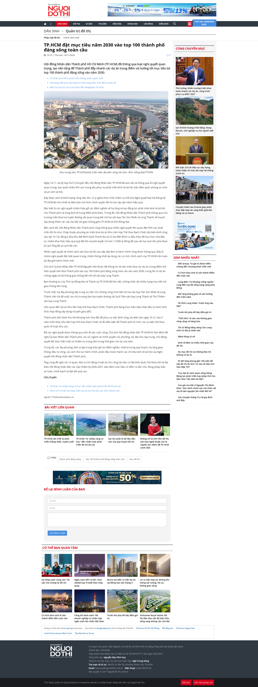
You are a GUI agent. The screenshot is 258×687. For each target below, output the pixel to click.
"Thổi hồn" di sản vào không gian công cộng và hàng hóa (194, 320)
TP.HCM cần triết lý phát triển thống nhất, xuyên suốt (76, 78)
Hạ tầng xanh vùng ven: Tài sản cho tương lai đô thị (56, 581)
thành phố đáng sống (70, 459)
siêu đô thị (134, 459)
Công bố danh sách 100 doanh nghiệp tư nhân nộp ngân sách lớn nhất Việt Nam (89, 618)
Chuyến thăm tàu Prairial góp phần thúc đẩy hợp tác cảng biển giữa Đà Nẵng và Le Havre (194, 210)
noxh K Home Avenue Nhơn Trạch (58, 633)
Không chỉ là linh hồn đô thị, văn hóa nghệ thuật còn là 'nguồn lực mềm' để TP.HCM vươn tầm (154, 443)
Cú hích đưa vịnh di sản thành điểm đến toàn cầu (54, 617)
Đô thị (76, 23)
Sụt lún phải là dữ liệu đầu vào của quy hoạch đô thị (121, 440)
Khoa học (133, 23)
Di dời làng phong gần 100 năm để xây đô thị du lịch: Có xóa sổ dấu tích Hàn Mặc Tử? (195, 364)
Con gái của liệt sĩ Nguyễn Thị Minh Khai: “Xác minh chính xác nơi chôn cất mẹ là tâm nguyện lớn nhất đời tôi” (196, 388)
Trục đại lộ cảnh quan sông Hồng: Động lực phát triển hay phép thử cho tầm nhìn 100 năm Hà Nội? (195, 376)
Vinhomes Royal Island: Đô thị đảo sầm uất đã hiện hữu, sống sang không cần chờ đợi (155, 618)
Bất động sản (167, 628)
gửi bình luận (57, 533)
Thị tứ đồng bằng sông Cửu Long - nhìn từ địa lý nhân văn (194, 329)
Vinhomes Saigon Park (185, 628)
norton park (66, 628)
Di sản (89, 23)
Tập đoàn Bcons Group (84, 633)
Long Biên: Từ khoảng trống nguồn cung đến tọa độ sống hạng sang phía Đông (195, 284)
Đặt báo (186, 682)
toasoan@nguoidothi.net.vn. (109, 668)
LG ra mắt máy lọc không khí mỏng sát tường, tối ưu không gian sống (154, 582)
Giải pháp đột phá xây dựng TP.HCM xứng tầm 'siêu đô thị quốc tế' (83, 82)
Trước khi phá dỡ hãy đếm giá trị (194, 312)
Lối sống (148, 23)
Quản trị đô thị (78, 30)
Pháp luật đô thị (52, 37)
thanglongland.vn (103, 628)
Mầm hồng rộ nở (186, 336)
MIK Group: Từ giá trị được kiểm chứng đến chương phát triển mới (193, 265)
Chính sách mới (71, 37)
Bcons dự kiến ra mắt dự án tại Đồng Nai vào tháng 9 (121, 581)
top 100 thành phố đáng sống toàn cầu (105, 459)
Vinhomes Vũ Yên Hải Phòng (147, 628)
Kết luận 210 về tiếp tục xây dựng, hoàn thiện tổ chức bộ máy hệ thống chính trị (194, 170)
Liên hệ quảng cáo (203, 682)
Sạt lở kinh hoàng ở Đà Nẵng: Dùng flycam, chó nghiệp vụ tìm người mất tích (194, 130)
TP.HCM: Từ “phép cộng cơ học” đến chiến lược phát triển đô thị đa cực (85, 386)
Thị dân (102, 23)
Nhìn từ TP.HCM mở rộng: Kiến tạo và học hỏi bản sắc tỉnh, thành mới (85, 390)
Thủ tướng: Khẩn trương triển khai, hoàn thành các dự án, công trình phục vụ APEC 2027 (194, 91)
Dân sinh (62, 23)
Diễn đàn (164, 23)
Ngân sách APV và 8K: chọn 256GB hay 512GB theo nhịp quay (88, 582)
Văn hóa (117, 23)
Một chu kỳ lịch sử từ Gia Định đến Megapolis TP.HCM (77, 87)
